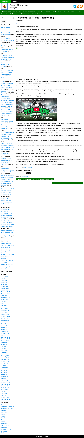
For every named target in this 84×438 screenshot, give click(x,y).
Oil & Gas (66, 11)
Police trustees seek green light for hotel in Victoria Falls (7, 126)
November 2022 (5, 361)
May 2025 (4, 305)
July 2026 (3, 278)
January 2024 (5, 335)
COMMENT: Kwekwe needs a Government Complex (67, 183)
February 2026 (5, 288)
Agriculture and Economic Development (11, 11)
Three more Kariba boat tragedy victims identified (7, 64)
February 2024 (5, 333)
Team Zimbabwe (19, 5)
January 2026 (5, 290)
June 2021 (4, 393)
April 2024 (4, 329)
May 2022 (4, 372)
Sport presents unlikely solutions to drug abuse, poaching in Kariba (7, 57)
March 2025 (4, 308)
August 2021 (4, 389)
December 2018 (5, 397)
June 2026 (4, 280)
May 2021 (4, 395)
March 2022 (4, 376)
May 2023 (4, 350)
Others (79, 11)
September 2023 (5, 342)
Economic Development (29, 11)
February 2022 (5, 378)
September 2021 (5, 388)
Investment (47, 11)
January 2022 (5, 380)
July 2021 (3, 391)
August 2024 (4, 322)
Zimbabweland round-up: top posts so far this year (7, 79)
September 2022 (5, 365)
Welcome (14, 1)
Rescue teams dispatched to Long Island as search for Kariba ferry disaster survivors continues (6, 202)
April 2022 (4, 374)
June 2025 (4, 303)
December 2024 (5, 314)
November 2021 (5, 384)
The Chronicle (13, 13)
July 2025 (3, 301)
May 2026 (4, 282)
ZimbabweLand (36, 13)
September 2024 (5, 320)
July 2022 (3, 369)
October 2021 (5, 386)
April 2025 (4, 307)
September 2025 (5, 297)
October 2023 (5, 340)
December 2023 (5, 337)
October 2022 (5, 363)
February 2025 (5, 310)
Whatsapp (4, 427)
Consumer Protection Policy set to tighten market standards (7, 72)
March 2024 (4, 331)
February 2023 (5, 356)
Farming (40, 11)
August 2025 (4, 299)
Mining (54, 11)
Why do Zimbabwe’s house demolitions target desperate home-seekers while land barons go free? (7, 30)
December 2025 (5, 292)
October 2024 (5, 318)
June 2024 (4, 325)
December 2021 (5, 382)
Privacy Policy (5, 1)
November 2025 (5, 293)
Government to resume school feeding (35, 17)
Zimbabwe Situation (25, 13)
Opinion (73, 11)
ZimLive (44, 13)
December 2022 (5, 359)
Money (60, 11)
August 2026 (4, 277)
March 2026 (4, 286)
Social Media (4, 13)
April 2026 (4, 284)
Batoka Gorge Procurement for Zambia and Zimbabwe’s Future (7, 170)
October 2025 (5, 295)
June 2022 (4, 371)
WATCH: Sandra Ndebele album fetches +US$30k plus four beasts (35, 179)
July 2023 (3, 346)
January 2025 (5, 312)
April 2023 (4, 352)
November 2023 (5, 339)
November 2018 (5, 399)
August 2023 (4, 344)
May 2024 (4, 327)
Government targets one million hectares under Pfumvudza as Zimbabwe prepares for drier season (7, 136)
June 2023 (4, 348)
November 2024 (5, 316)
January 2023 (5, 357)
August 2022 (4, 367)
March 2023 (4, 354)
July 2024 (3, 324)
